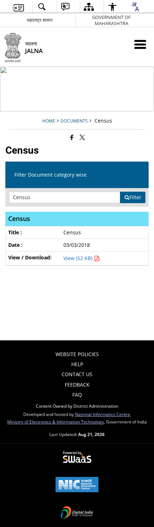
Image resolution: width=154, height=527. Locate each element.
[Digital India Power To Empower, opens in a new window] (77, 513)
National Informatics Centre (102, 414)
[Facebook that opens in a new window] (71, 137)
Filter (135, 197)
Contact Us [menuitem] (77, 374)
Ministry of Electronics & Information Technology (55, 422)
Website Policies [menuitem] (77, 354)
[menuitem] (18, 7)
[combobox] (135, 7)
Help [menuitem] (77, 364)
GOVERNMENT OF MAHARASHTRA (111, 20)
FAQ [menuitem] (77, 394)
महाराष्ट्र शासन (39, 20)
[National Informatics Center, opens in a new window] (77, 485)
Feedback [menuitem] (77, 384)
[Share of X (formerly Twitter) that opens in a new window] (82, 137)
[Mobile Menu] (140, 44)
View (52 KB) (78, 258)
